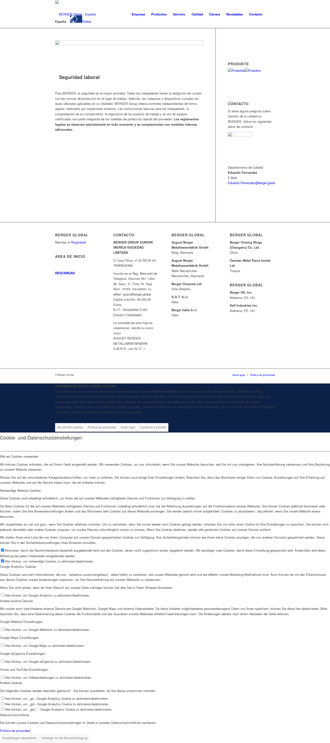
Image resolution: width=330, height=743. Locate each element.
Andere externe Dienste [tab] (16, 601)
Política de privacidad (102, 427)
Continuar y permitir (153, 427)
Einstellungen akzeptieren (19, 738)
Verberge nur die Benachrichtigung (64, 738)
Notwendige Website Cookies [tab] (20, 490)
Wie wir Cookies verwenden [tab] (19, 456)
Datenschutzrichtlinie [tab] (14, 715)
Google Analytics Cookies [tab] (18, 566)
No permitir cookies (70, 427)
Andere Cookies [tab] (11, 682)
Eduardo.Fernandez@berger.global (252, 182)
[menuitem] (138, 14)
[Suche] (270, 14)
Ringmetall (78, 242)
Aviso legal (128, 427)
